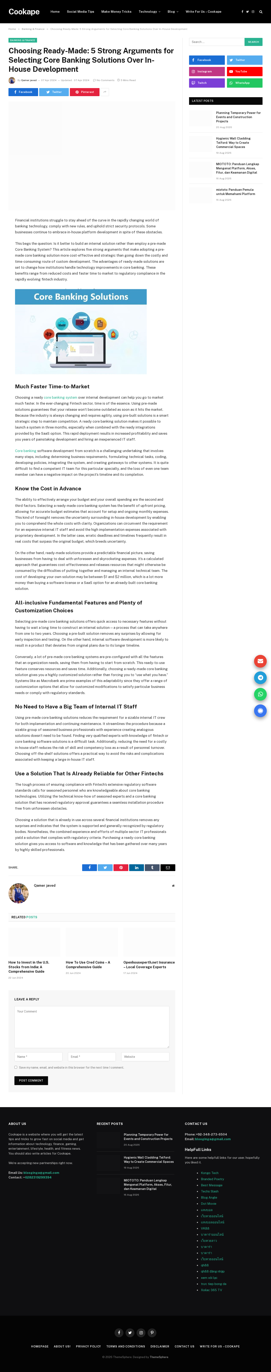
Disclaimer (160, 1346)
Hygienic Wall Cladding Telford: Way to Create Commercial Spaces (233, 143)
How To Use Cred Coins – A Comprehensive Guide (88, 964)
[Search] (261, 12)
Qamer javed (29, 80)
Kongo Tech (209, 1173)
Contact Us (185, 1346)
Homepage (39, 1346)
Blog (171, 11)
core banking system (60, 397)
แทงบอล (207, 1210)
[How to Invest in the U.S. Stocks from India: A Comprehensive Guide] (34, 942)
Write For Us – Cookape (203, 11)
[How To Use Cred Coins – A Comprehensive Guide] (92, 942)
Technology (148, 11)
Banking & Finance (22, 40)
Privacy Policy (88, 1346)
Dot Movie (208, 1203)
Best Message (212, 1185)
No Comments (106, 80)
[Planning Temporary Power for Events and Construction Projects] (200, 118)
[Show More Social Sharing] (105, 92)
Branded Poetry (212, 1179)
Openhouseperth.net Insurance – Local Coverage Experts (149, 964)
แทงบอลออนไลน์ (212, 1222)
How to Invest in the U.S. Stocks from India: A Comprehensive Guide (28, 967)
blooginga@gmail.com (41, 1172)
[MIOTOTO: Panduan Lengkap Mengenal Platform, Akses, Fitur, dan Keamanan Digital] (200, 170)
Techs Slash (209, 1191)
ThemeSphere (159, 1357)
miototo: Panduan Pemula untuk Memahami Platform (235, 192)
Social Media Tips (80, 11)
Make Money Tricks (116, 11)
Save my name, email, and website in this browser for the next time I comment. (71, 1067)
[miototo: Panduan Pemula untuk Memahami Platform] (200, 195)
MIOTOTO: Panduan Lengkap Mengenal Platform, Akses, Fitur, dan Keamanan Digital (237, 168)
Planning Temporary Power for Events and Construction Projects (238, 117)
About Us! (62, 1346)
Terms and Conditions (125, 1346)
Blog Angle (209, 1197)
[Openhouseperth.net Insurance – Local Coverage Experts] (149, 942)
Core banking (25, 451)
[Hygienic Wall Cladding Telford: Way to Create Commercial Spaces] (200, 144)
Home (55, 11)
